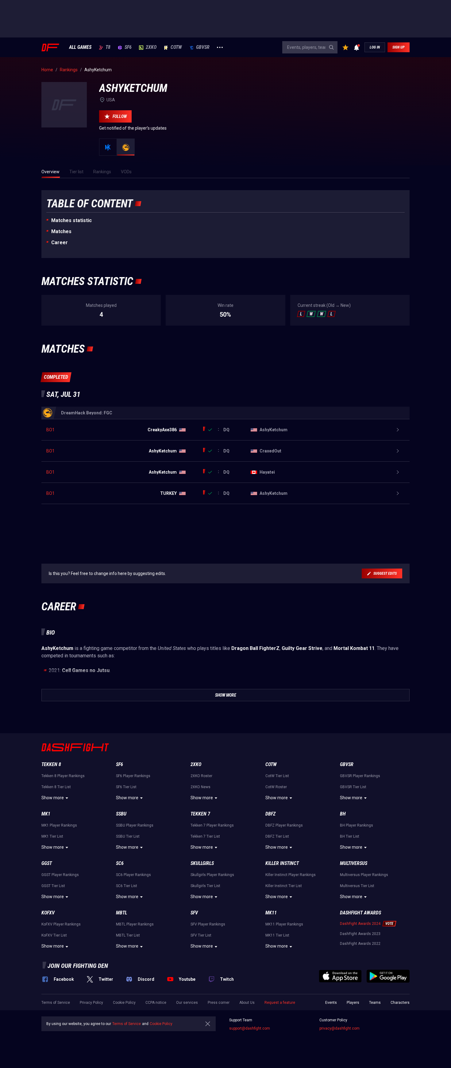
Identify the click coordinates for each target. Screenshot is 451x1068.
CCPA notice (155, 1002)
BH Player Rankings (356, 825)
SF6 (128, 47)
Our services (187, 1002)
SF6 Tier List (126, 787)
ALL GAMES (80, 47)
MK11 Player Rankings (284, 924)
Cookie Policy (124, 1002)
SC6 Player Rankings (133, 875)
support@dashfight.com (249, 1028)
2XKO (151, 47)
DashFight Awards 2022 (360, 943)
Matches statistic (71, 220)
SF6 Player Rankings (133, 776)
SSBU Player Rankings (134, 825)
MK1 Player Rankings (59, 825)
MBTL (121, 913)
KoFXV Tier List (54, 935)
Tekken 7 (200, 814)
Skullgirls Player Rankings (212, 875)
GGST (46, 863)
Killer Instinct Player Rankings (290, 875)
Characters (400, 1002)
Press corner (218, 1002)
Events (331, 1002)
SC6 (120, 863)
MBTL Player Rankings (135, 924)
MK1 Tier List (52, 836)
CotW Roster (276, 787)
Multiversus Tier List (357, 886)
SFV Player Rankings (208, 924)
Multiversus (353, 863)
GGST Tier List (53, 886)
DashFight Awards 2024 (360, 923)
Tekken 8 (51, 764)
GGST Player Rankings (60, 875)
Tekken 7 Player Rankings (212, 825)
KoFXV (48, 913)
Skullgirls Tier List (205, 886)
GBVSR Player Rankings (360, 776)
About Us (247, 1002)
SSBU (121, 814)
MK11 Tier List (277, 935)
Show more (52, 797)
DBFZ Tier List (277, 836)
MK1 (45, 814)
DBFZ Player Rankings (284, 825)
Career (59, 242)
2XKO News (200, 787)
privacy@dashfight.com (339, 1028)
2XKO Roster (201, 776)
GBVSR (203, 47)
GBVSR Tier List (353, 787)
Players (353, 1002)
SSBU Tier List (128, 836)
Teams (375, 1002)
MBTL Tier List (128, 935)
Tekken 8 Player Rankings (63, 776)
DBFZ (270, 814)
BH (343, 814)
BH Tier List (349, 836)
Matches (61, 231)
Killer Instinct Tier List (283, 886)
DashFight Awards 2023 (360, 934)
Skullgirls (202, 863)
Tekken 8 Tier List (56, 787)
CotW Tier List (277, 776)
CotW (176, 47)
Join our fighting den (78, 965)
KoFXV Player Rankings (61, 924)
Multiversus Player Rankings (364, 875)
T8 (108, 47)
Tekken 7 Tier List (205, 836)
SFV (194, 913)
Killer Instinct (282, 863)
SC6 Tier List (126, 886)
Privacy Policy (91, 1002)
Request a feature (279, 1002)
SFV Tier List (201, 935)
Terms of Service (55, 1002)
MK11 (271, 913)
